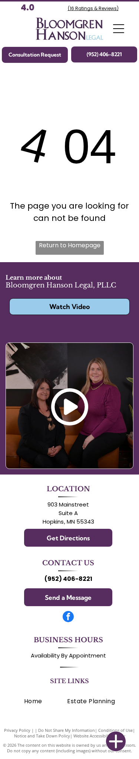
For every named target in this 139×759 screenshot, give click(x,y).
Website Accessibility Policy (99, 736)
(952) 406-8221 (68, 579)
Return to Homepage (69, 245)
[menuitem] (33, 701)
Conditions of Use (115, 730)
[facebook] (68, 617)
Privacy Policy (17, 730)
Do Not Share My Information (66, 730)
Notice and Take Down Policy (42, 736)
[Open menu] (118, 28)
